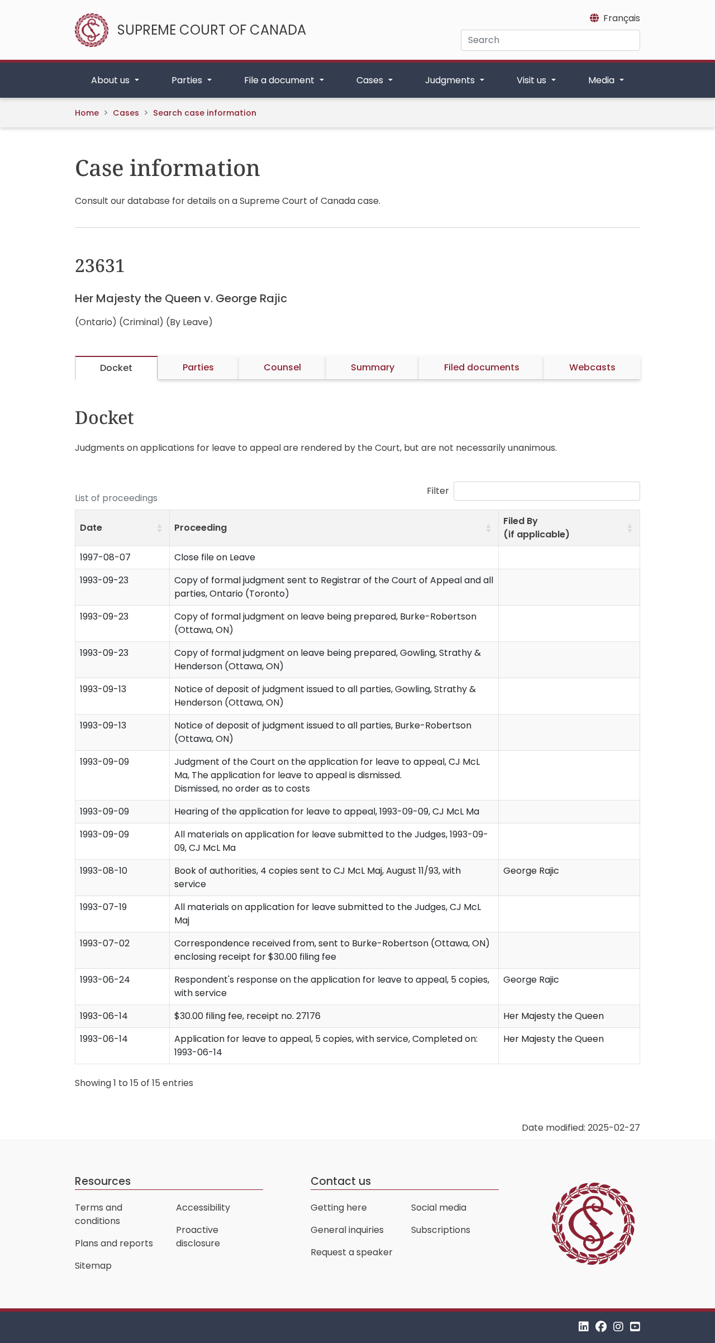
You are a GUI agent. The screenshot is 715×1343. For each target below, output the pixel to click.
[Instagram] (618, 1327)
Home (87, 112)
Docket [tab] (116, 367)
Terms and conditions (98, 1214)
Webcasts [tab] (592, 367)
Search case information (204, 112)
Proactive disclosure (198, 1236)
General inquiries (347, 1229)
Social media (438, 1207)
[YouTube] (635, 1327)
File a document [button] (280, 80)
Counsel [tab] (282, 367)
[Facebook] (601, 1327)
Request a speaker (352, 1252)
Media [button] (602, 80)
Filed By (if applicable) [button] (536, 528)
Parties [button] (187, 80)
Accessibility (203, 1207)
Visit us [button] (533, 80)
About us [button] (111, 80)
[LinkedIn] (584, 1327)
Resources (103, 1181)
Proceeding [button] (200, 527)
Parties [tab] (198, 367)
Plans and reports (114, 1243)
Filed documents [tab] (481, 367)
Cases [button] (370, 80)
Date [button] (91, 527)
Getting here (339, 1207)
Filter (438, 490)
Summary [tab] (372, 367)
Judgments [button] (451, 80)
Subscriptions (440, 1229)
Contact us (341, 1181)
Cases (126, 112)
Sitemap (93, 1265)
